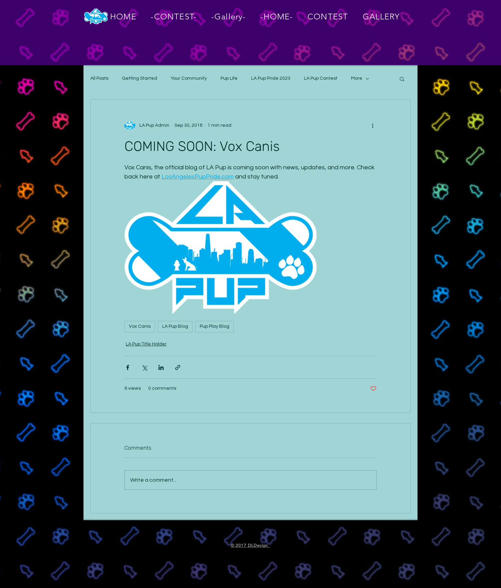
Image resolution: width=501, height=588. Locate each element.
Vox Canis (140, 326)
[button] (402, 78)
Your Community (189, 78)
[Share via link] (177, 367)
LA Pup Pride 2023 (270, 78)
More (356, 78)
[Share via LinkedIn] (161, 367)
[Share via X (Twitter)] (144, 367)
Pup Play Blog (214, 326)
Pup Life (229, 78)
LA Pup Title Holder (146, 344)
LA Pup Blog (175, 326)
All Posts (99, 78)
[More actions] (372, 125)
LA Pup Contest (320, 78)
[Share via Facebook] (127, 367)
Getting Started (139, 78)
